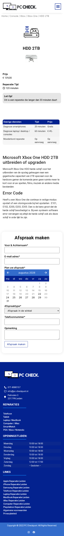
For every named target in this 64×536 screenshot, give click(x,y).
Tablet (6, 417)
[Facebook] (34, 532)
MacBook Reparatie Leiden (16, 497)
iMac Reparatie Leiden (14, 500)
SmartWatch (9, 426)
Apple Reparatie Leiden (14, 481)
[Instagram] (28, 532)
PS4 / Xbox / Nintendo (13, 430)
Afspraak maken (16, 344)
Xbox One (32, 16)
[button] (58, 6)
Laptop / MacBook (12, 420)
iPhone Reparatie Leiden (15, 484)
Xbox (22, 16)
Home (4, 16)
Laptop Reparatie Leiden (15, 494)
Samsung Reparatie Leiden (16, 487)
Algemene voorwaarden (15, 510)
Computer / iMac (11, 423)
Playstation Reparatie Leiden (17, 507)
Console (14, 16)
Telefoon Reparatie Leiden (16, 491)
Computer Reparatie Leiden (16, 504)
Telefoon (7, 414)
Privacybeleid (10, 513)
